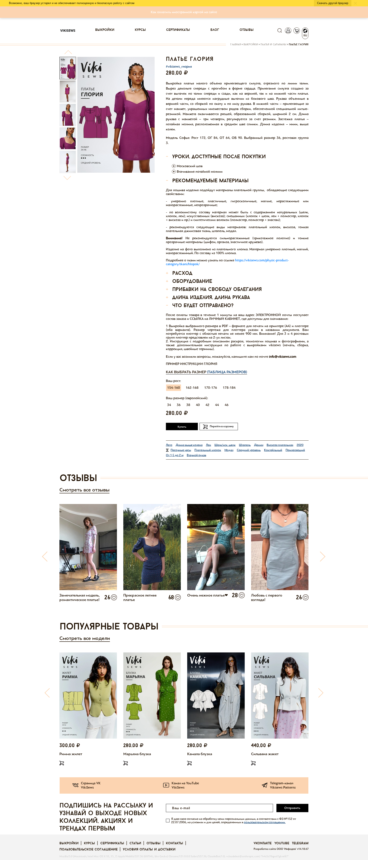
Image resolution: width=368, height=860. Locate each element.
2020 (300, 445)
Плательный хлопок (207, 450)
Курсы (140, 30)
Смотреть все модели (84, 638)
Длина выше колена (189, 445)
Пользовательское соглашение (88, 849)
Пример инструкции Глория (191, 364)
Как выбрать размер (206, 372)
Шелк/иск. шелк (225, 445)
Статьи (135, 843)
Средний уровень (249, 450)
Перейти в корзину (222, 426)
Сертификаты (178, 30)
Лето (169, 445)
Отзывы (247, 30)
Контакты (174, 843)
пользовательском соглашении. (265, 822)
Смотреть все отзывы (84, 490)
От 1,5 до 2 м (174, 455)
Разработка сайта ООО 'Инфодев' (275, 849)
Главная (235, 44)
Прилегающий (295, 450)
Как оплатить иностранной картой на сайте (184, 12)
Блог (214, 30)
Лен (208, 445)
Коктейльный (273, 450)
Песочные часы (181, 450)
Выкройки (104, 30)
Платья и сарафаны (273, 44)
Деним (258, 445)
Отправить (292, 808)
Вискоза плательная (280, 445)
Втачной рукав (196, 455)
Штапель (245, 445)
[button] (68, 54)
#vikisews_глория (179, 66)
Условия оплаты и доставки (149, 849)
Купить (182, 427)
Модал (228, 450)
